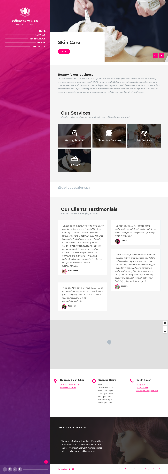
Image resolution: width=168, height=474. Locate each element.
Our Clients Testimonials (89, 209)
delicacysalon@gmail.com (147, 390)
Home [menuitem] (42, 31)
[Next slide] (161, 55)
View (64, 51)
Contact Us (157, 469)
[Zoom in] (165, 328)
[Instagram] (10, 469)
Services (128, 469)
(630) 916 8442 (142, 384)
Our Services (75, 113)
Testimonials (138, 469)
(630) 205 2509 (142, 387)
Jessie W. (72, 306)
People (148, 469)
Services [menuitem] (40, 35)
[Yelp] (20, 469)
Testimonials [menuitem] (38, 39)
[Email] (15, 469)
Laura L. (124, 286)
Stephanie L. (73, 270)
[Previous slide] (155, 55)
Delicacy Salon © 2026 (66, 469)
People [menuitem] (41, 42)
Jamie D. (125, 240)
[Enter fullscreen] (165, 323)
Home (121, 469)
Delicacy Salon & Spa (25, 20)
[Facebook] (5, 469)
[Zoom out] (165, 331)
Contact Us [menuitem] (39, 46)
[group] (82, 446)
